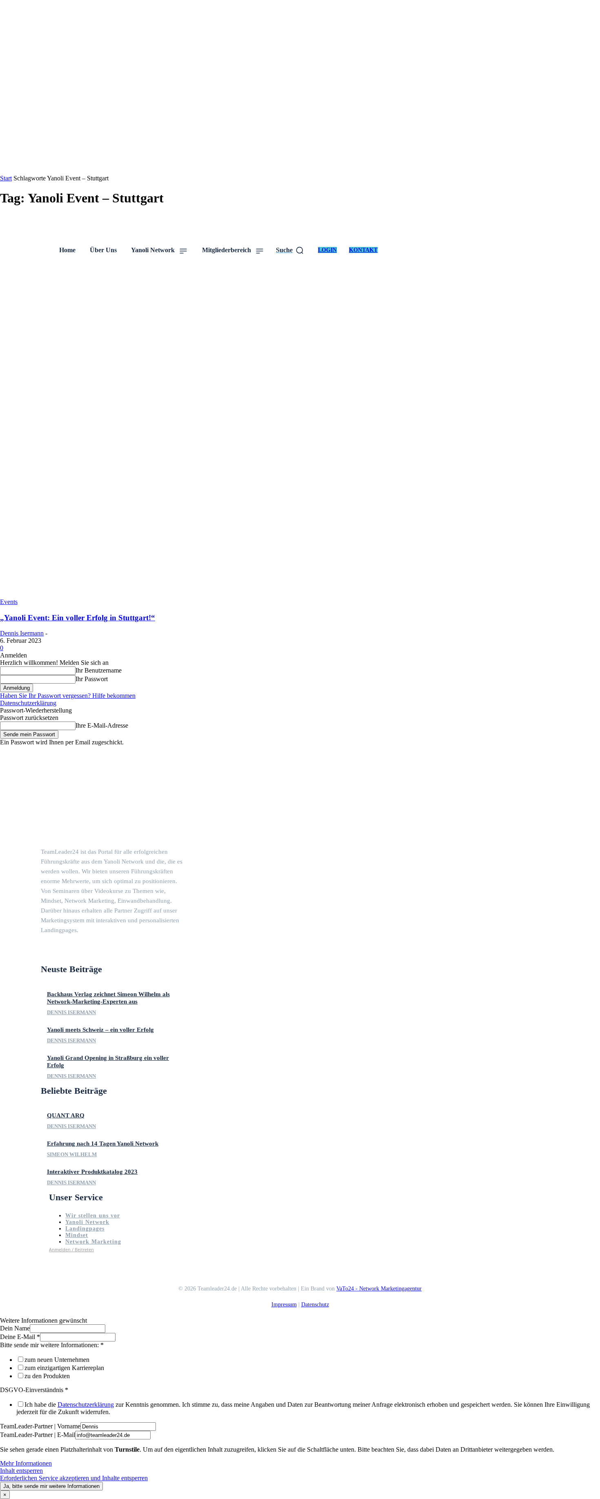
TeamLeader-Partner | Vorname (40, 1426)
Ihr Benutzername (99, 670)
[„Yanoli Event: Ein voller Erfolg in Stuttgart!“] (300, 594)
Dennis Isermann (22, 633)
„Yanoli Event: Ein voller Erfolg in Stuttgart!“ (77, 617)
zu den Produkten (47, 1375)
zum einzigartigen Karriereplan (64, 1367)
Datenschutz (315, 1304)
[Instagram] (59, 950)
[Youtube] (73, 950)
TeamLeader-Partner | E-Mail (37, 1434)
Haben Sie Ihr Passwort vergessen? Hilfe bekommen (68, 695)
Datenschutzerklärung (28, 703)
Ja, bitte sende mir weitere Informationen (51, 1486)
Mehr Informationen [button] (26, 1463)
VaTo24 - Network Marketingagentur (379, 1289)
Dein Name (15, 1328)
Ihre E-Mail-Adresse (102, 725)
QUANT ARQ (65, 1115)
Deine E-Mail (20, 1336)
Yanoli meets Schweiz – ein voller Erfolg (100, 1029)
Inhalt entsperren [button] (21, 1470)
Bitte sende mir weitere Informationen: (52, 1344)
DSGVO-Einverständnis (34, 1389)
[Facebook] (44, 950)
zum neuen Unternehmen (56, 1359)
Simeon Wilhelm (72, 1154)
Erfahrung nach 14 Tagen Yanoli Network (102, 1143)
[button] (290, 250)
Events (9, 601)
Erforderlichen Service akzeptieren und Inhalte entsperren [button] (74, 1478)
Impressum (284, 1304)
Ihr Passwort (92, 678)
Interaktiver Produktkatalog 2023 (92, 1171)
